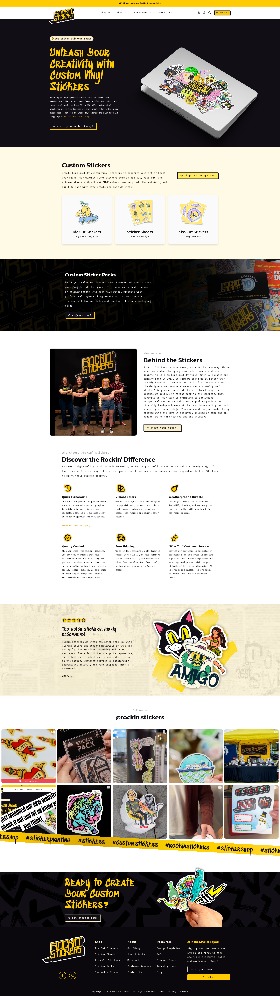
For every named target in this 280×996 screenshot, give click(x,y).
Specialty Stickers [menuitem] (108, 972)
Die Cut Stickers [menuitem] (106, 948)
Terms (161, 991)
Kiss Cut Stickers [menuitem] (107, 960)
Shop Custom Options (199, 175)
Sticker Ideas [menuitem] (166, 960)
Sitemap (184, 991)
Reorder (224, 12)
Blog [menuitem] (160, 972)
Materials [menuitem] (134, 960)
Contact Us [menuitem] (165, 12)
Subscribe (209, 977)
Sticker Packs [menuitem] (104, 966)
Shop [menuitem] (103, 12)
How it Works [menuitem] (136, 954)
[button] (209, 12)
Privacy (172, 991)
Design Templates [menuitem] (168, 948)
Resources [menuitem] (140, 12)
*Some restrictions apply (75, 116)
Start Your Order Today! (75, 126)
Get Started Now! (85, 917)
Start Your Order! (164, 427)
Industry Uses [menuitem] (166, 966)
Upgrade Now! (81, 315)
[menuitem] (108, 13)
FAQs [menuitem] (160, 954)
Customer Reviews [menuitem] (139, 966)
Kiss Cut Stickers (193, 232)
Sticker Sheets (140, 232)
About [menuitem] (120, 12)
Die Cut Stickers (87, 232)
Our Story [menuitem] (134, 948)
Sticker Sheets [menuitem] (105, 954)
